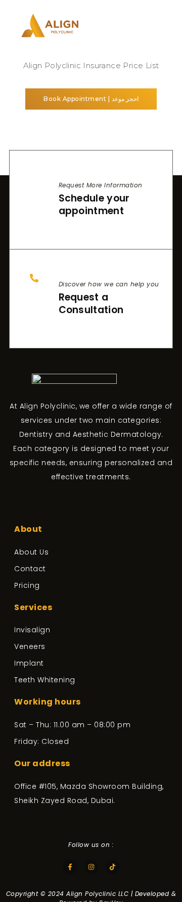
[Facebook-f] (70, 867)
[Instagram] (91, 867)
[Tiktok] (112, 867)
